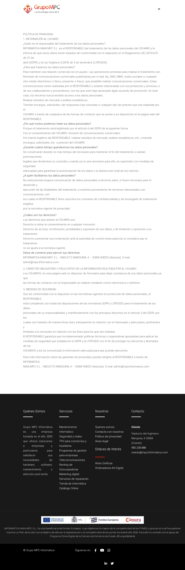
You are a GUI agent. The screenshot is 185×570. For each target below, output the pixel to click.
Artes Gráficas (104, 463)
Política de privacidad (108, 436)
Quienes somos (104, 427)
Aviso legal (101, 441)
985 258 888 (138, 447)
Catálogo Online (68, 488)
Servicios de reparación (74, 478)
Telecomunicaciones (72, 460)
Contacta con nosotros (109, 431)
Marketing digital (69, 474)
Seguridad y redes (70, 436)
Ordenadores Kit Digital (109, 468)
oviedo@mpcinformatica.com (149, 452)
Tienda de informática (72, 483)
